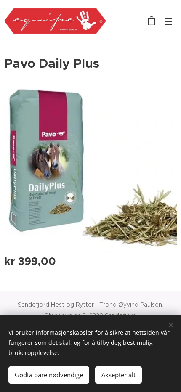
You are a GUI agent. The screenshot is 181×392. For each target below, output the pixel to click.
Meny (168, 21)
